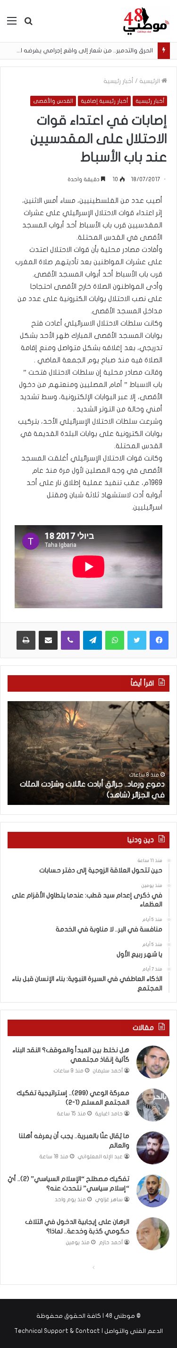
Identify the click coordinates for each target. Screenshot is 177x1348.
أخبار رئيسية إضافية (104, 101)
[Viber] (70, 640)
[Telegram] (92, 640)
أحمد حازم (111, 1242)
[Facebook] (159, 640)
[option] (88, 753)
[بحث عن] (28, 24)
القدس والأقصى (53, 101)
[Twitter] (136, 640)
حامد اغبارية (109, 1113)
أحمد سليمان (108, 1070)
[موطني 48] (146, 21)
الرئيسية (150, 81)
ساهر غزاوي (109, 1199)
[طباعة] (26, 640)
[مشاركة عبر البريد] (48, 640)
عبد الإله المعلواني (100, 1156)
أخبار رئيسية (118, 81)
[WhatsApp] (114, 640)
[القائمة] (12, 24)
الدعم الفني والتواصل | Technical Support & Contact (88, 1331)
